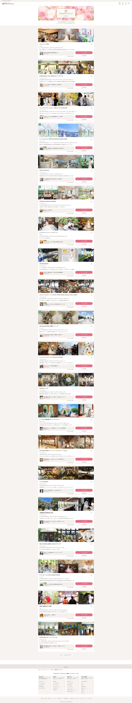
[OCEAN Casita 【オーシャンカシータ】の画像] (66, 628)
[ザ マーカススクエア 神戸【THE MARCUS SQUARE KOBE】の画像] (66, 130)
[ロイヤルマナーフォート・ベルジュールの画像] (66, 224)
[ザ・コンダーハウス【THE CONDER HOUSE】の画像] (66, 566)
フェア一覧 (85, 52)
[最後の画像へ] (92, 35)
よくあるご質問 (89, 698)
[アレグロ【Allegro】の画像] (66, 473)
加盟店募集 (71, 698)
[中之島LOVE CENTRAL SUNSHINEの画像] (66, 192)
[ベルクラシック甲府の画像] (66, 35)
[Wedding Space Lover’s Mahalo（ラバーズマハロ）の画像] (66, 67)
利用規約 (45, 698)
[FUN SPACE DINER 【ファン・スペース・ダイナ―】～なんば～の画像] (66, 442)
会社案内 (42, 698)
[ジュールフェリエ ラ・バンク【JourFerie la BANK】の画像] (66, 348)
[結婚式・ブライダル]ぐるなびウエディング (44, 669)
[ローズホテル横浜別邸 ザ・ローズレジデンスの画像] (66, 410)
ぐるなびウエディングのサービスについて (80, 698)
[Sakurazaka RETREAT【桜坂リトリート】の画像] (66, 317)
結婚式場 (52, 669)
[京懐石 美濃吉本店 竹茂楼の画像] (66, 597)
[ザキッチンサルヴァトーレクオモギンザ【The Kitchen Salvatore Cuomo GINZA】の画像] (66, 286)
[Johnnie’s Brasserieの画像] (66, 161)
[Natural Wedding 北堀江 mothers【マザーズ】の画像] (66, 535)
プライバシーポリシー (54, 698)
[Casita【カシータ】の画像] (66, 379)
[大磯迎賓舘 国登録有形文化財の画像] (66, 504)
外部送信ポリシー (60, 698)
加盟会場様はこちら (66, 698)
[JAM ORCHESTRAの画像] (66, 255)
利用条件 (49, 698)
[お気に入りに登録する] (91, 44)
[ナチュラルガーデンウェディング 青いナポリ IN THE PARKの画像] (66, 99)
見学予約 (84, 55)
